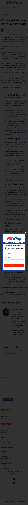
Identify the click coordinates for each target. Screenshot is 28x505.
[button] (25, 232)
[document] (14, 252)
